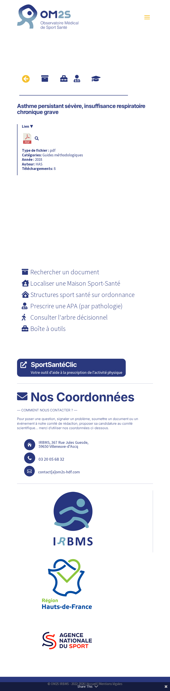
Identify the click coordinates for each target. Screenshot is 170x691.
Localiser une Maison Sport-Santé (75, 283)
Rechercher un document (64, 272)
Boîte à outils (48, 328)
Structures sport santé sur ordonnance (82, 294)
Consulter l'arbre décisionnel (69, 317)
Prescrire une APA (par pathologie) (76, 306)
